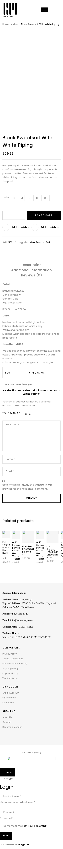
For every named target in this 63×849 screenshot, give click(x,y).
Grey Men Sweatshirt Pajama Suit (28, 550)
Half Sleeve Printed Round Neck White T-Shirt (16, 551)
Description (31, 265)
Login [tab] (9, 778)
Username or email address (17, 802)
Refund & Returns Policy (14, 663)
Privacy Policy (9, 653)
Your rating (11, 413)
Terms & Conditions (12, 658)
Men (15, 24)
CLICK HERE (26, 626)
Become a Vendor (12, 727)
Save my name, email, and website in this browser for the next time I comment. (27, 486)
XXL (42, 372)
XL (38, 372)
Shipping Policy (10, 668)
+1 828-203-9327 (19, 613)
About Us (7, 717)
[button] (17, 227)
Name (10, 459)
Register (24, 844)
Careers (6, 722)
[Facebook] (4, 735)
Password (6, 818)
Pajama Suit (43, 242)
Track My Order (10, 678)
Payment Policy (10, 673)
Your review (13, 424)
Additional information (31, 270)
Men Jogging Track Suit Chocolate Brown (52, 552)
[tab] (31, 265)
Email (10, 471)
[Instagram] (9, 735)
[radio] (14, 198)
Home (5, 24)
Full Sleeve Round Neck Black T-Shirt (6, 550)
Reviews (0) (31, 275)
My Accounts (9, 697)
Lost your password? (34, 826)
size (6, 197)
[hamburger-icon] (44, 9)
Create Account (10, 692)
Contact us (8, 702)
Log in (6, 836)
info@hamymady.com (21, 620)
